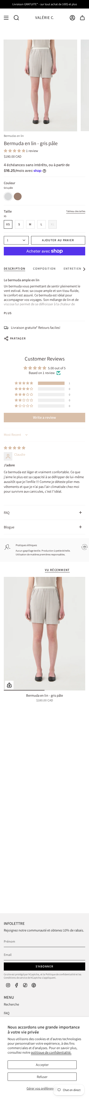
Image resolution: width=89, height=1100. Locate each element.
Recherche (11, 1004)
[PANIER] (82, 17)
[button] (15, 150)
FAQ (6, 512)
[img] (14, 447)
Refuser (42, 1076)
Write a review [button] (44, 417)
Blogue (9, 527)
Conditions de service (15, 977)
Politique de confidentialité (60, 974)
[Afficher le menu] (6, 17)
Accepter (42, 1064)
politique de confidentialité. (51, 1052)
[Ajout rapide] (9, 685)
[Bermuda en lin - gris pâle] (44, 633)
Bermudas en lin (14, 136)
